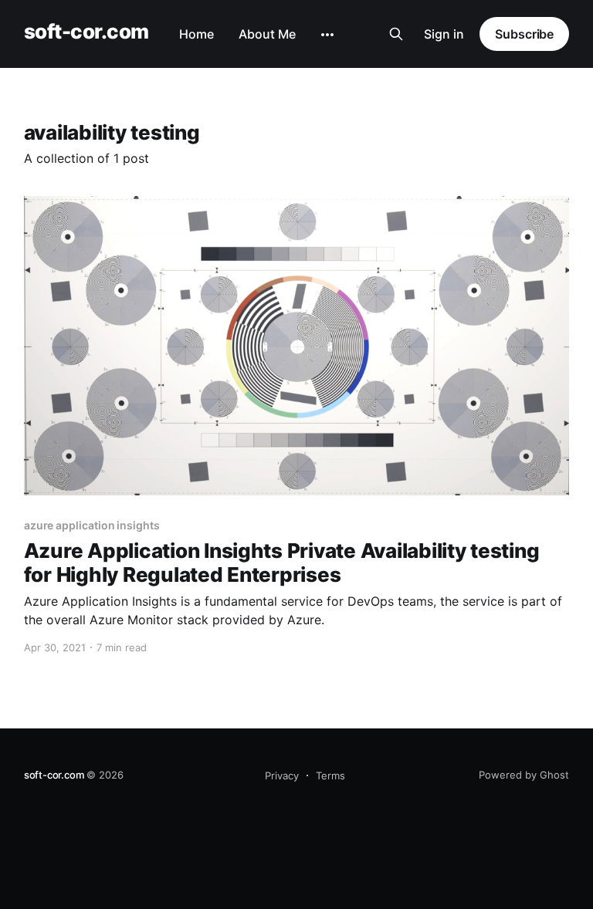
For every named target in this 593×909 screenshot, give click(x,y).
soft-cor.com (86, 32)
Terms (330, 775)
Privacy (282, 775)
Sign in (444, 34)
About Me (267, 34)
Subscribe (524, 34)
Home (196, 34)
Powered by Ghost (524, 775)
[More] (327, 34)
